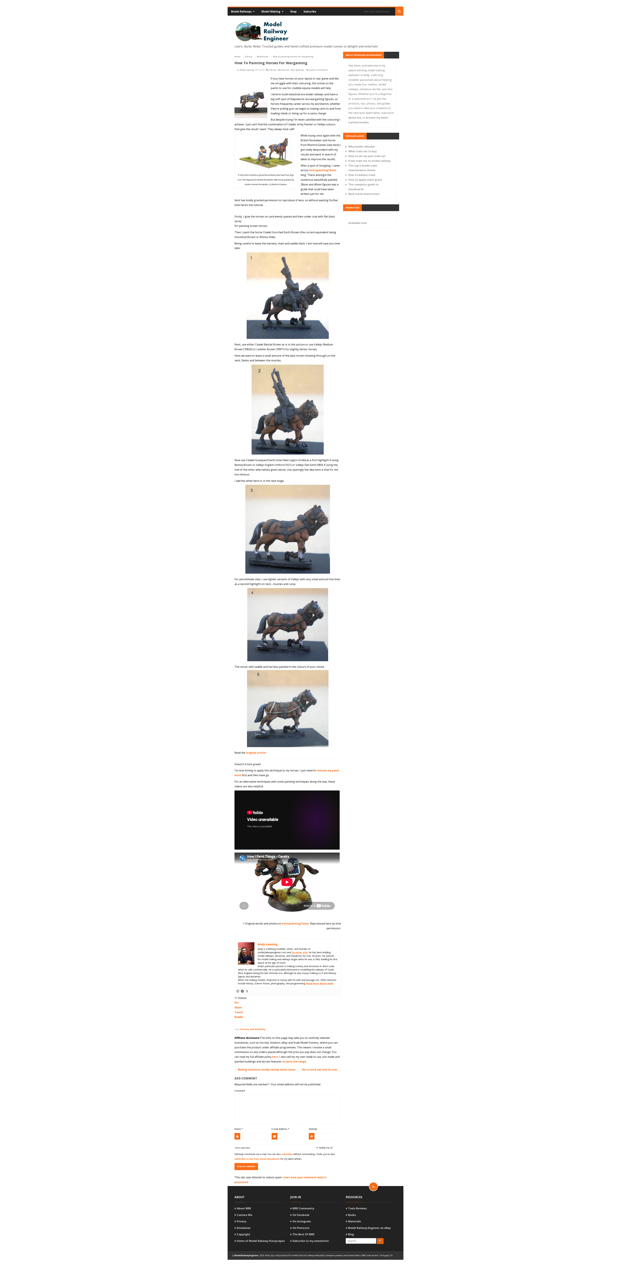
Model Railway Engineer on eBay (369, 1228)
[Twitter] (246, 991)
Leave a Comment (318, 70)
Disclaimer (244, 1228)
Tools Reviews (357, 1208)
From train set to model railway (369, 161)
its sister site (299, 952)
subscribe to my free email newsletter (257, 1158)
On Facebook (300, 1215)
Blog (351, 1234)
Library (249, 56)
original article (256, 752)
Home (237, 56)
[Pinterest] (242, 991)
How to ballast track (361, 175)
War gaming (297, 70)
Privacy (241, 1221)
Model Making (271, 11)
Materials (354, 1221)
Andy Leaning (247, 70)
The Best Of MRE (303, 1234)
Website (313, 1129)
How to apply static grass (365, 180)
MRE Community (303, 1208)
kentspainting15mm (322, 170)
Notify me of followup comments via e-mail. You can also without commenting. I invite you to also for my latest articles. (284, 1153)
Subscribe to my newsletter (310, 1241)
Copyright (243, 1234)
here (275, 1057)
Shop (293, 11)
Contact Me (244, 1215)
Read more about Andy (319, 983)
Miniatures (263, 56)
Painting (244, 1029)
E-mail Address (280, 1129)
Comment (239, 1090)
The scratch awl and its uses (321, 1069)
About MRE (244, 1208)
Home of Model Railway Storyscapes (261, 1241)
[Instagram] (237, 991)
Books (352, 1215)
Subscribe (310, 11)
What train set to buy (362, 151)
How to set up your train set (367, 156)
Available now (357, 223)
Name (238, 1129)
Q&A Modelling (257, 1029)
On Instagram (301, 1221)
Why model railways (361, 146)
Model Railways (241, 11)
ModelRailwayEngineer (246, 1255)
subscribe (286, 1154)
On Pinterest (300, 1228)
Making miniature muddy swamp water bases (265, 1069)
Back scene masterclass (364, 194)
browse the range (294, 1061)
